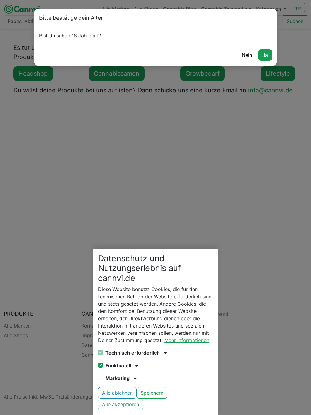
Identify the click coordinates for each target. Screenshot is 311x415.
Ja (265, 55)
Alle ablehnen (117, 393)
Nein (247, 55)
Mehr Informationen (186, 340)
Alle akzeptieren (120, 404)
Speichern (152, 393)
